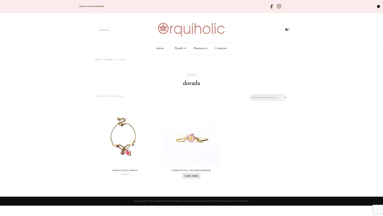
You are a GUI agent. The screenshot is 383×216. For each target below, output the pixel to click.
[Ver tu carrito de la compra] (286, 29)
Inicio (160, 48)
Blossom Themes (212, 201)
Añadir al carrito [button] (125, 135)
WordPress (242, 201)
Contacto (221, 48)
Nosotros (199, 48)
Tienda (178, 48)
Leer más (191, 175)
